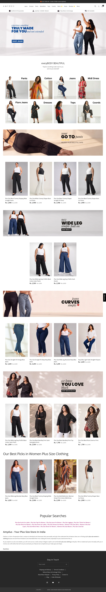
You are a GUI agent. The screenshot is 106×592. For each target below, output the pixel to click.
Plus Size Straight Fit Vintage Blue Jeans (15, 361)
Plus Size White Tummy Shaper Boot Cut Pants (40, 199)
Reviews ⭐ (72, 6)
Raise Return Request (43, 574)
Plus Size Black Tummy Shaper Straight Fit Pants (63, 199)
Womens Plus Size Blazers (64, 526)
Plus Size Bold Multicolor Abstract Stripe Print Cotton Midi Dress (64, 497)
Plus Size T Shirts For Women (82, 522)
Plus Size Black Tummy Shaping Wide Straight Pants (16, 199)
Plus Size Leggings (68, 522)
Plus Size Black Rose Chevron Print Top (88, 441)
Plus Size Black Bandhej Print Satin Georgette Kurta (40, 441)
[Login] (98, 6)
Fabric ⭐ (59, 6)
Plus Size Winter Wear (33, 526)
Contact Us (65, 574)
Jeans (26, 6)
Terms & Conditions (59, 569)
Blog (47, 577)
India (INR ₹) (38, 589)
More (78, 6)
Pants (36, 6)
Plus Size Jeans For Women (54, 522)
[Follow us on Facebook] (59, 582)
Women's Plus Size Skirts (72, 524)
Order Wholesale (56, 577)
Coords (54, 6)
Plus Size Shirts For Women (23, 524)
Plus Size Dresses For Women (56, 524)
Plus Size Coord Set (78, 526)
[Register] (66, 564)
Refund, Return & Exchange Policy (52, 572)
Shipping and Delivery (45, 569)
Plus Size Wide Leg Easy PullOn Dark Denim (64, 280)
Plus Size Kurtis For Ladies (22, 522)
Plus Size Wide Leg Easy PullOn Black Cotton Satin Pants (40, 280)
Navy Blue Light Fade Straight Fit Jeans (89, 360)
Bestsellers (43, 6)
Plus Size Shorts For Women (48, 526)
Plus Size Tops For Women (38, 522)
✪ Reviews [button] (104, 297)
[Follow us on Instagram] (47, 582)
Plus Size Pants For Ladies (39, 524)
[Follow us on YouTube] (53, 582)
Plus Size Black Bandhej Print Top (63, 440)
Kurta (65, 6)
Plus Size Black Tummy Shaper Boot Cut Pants (88, 199)
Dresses (31, 6)
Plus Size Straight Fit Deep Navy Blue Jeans (40, 361)
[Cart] (102, 6)
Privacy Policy (55, 574)
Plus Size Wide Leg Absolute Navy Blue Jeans (65, 361)
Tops (48, 6)
